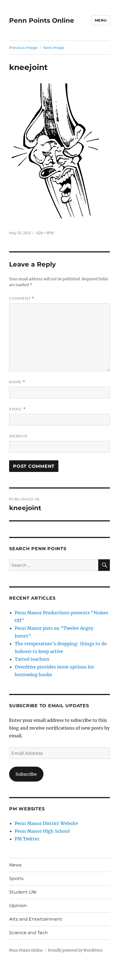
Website (18, 436)
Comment (21, 298)
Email (17, 409)
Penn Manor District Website (46, 823)
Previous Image (23, 47)
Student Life (23, 892)
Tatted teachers (32, 659)
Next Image (53, 47)
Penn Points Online (41, 20)
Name (17, 382)
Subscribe (26, 774)
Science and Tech (28, 932)
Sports (16, 878)
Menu (101, 20)
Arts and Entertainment (35, 919)
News (15, 865)
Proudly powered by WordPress (75, 950)
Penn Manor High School (42, 831)
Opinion (18, 905)
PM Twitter (27, 839)
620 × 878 (45, 233)
